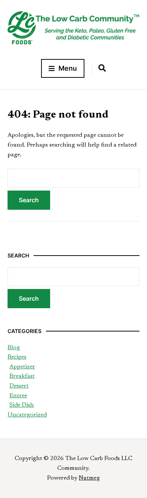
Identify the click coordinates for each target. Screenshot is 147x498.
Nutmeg (89, 478)
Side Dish (21, 405)
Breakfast (22, 376)
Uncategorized (27, 415)
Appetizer (22, 367)
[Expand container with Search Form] (102, 68)
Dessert (19, 386)
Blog (14, 348)
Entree (18, 396)
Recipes (17, 357)
